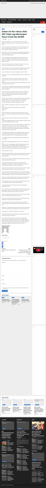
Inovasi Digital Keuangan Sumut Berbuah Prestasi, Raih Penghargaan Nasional (23, 434)
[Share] (16, 247)
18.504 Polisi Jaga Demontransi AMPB (25, 300)
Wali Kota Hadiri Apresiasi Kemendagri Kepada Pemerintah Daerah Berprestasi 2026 (6, 409)
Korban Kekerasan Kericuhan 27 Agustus (6, 300)
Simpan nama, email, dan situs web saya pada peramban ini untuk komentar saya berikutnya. (16, 288)
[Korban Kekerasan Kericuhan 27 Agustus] (6, 297)
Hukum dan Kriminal (12, 19)
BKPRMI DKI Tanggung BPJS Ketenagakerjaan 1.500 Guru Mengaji (4, 478)
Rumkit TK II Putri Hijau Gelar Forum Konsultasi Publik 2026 (8, 465)
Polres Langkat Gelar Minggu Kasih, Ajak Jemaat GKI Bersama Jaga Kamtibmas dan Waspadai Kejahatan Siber (34, 446)
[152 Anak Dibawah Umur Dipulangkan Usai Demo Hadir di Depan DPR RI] (16, 297)
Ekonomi (24, 19)
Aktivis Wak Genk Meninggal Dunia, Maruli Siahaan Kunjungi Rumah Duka (38, 433)
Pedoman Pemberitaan (38, 0)
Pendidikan (15, 404)
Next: (24, 251)
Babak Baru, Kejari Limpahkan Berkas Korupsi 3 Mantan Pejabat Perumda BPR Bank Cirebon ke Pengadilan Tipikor (27, 410)
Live (43, 22)
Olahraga (4, 21)
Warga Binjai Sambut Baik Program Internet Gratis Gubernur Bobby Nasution (19, 468)
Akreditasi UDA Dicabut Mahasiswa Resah (34, 473)
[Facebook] (16, 242)
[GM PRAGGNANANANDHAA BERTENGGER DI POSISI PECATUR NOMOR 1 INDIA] (8, 426)
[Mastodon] (16, 244)
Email (3, 279)
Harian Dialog (4, 39)
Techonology (19, 428)
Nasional (20, 19)
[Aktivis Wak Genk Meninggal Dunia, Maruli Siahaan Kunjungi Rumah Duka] (38, 426)
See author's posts (6, 237)
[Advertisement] (23, 10)
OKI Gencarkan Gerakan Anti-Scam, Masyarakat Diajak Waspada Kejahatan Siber (19, 450)
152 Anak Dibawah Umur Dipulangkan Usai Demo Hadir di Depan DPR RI (15, 301)
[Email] (16, 245)
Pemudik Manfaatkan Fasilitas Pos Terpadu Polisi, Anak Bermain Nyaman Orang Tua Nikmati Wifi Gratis (19, 462)
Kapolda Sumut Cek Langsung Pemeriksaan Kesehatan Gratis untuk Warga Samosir (4, 472)
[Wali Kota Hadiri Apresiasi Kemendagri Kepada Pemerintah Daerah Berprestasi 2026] (7, 402)
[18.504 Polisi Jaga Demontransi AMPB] (26, 297)
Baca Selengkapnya (21, 446)
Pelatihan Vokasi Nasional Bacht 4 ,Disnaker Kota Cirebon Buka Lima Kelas (17, 409)
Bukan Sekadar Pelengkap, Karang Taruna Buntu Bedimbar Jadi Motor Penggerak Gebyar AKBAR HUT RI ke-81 (39, 410)
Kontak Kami (31, 0)
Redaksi (43, 0)
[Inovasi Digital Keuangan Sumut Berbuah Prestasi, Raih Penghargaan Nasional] (23, 426)
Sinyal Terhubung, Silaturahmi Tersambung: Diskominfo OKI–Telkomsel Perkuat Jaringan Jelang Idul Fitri (19, 456)
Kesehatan (4, 461)
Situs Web (3, 283)
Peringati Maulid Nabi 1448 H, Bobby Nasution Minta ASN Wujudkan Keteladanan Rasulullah (34, 441)
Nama (3, 275)
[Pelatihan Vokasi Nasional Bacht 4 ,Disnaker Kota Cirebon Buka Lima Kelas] (18, 402)
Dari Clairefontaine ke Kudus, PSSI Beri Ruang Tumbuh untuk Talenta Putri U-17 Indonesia (4, 442)
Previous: (9, 250)
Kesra (33, 19)
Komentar (4, 262)
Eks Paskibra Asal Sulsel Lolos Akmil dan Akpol (34, 479)
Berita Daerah (4, 19)
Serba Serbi (9, 21)
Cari (34, 29)
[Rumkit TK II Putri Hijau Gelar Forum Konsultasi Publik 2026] (8, 458)
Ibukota (29, 19)
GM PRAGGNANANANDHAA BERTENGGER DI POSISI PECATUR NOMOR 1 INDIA (8, 434)
